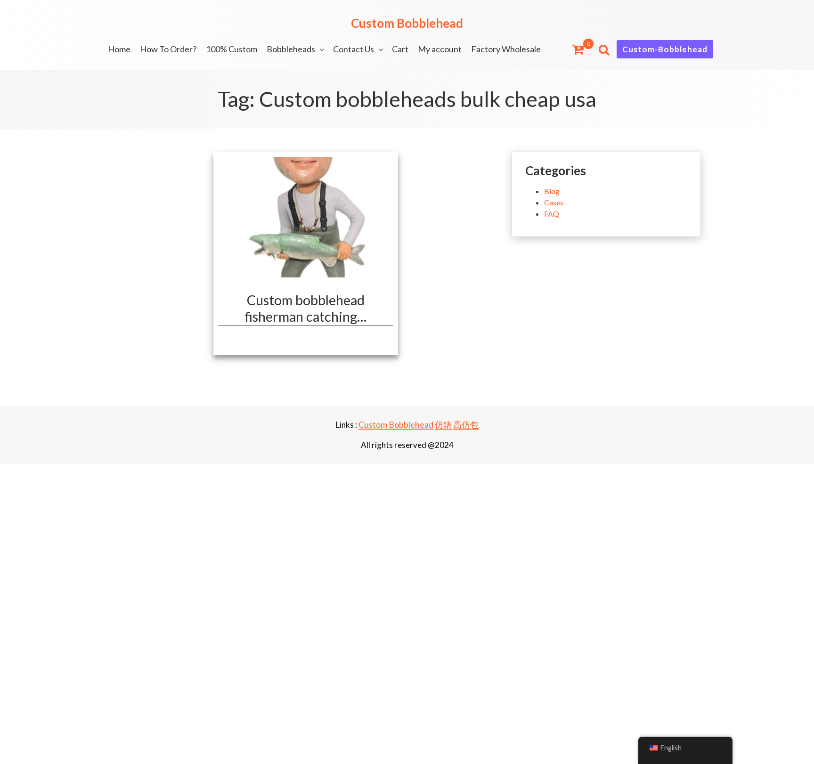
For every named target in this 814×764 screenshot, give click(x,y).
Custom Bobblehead (407, 23)
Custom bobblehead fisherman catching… (305, 308)
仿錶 (443, 424)
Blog (552, 191)
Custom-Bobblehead (665, 49)
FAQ (551, 213)
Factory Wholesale (506, 49)
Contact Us (353, 49)
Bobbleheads (291, 49)
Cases (553, 202)
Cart (400, 49)
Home (119, 49)
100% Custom (231, 49)
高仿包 (466, 424)
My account (440, 49)
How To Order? (168, 49)
